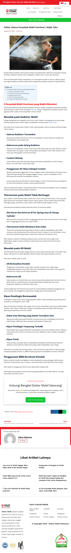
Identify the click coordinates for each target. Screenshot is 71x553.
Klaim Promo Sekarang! (35, 400)
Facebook (33, 514)
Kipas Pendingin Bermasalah (16, 97)
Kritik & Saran (35, 517)
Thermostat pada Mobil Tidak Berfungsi (19, 93)
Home (28, 8)
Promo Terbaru (48, 517)
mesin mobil (52, 122)
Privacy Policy (62, 517)
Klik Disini (35, 2)
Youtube (60, 509)
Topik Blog (57, 8)
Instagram (61, 514)
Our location (32, 12)
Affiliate (59, 16)
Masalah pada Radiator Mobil (16, 91)
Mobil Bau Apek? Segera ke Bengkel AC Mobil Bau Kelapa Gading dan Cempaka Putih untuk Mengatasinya (52, 478)
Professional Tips (44, 12)
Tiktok (45, 514)
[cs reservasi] (61, 541)
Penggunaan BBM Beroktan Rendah (18, 99)
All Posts (23, 440)
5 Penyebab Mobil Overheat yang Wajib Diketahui (20, 89)
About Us (36, 8)
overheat (33, 110)
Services (46, 8)
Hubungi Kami (57, 12)
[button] (53, 412)
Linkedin (46, 509)
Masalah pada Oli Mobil (15, 95)
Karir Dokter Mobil (34, 509)
